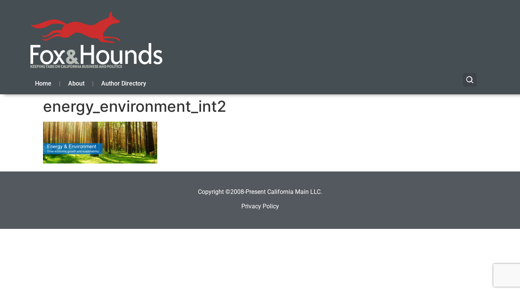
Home (43, 83)
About (76, 83)
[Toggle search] (470, 80)
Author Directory (123, 83)
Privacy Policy (260, 206)
